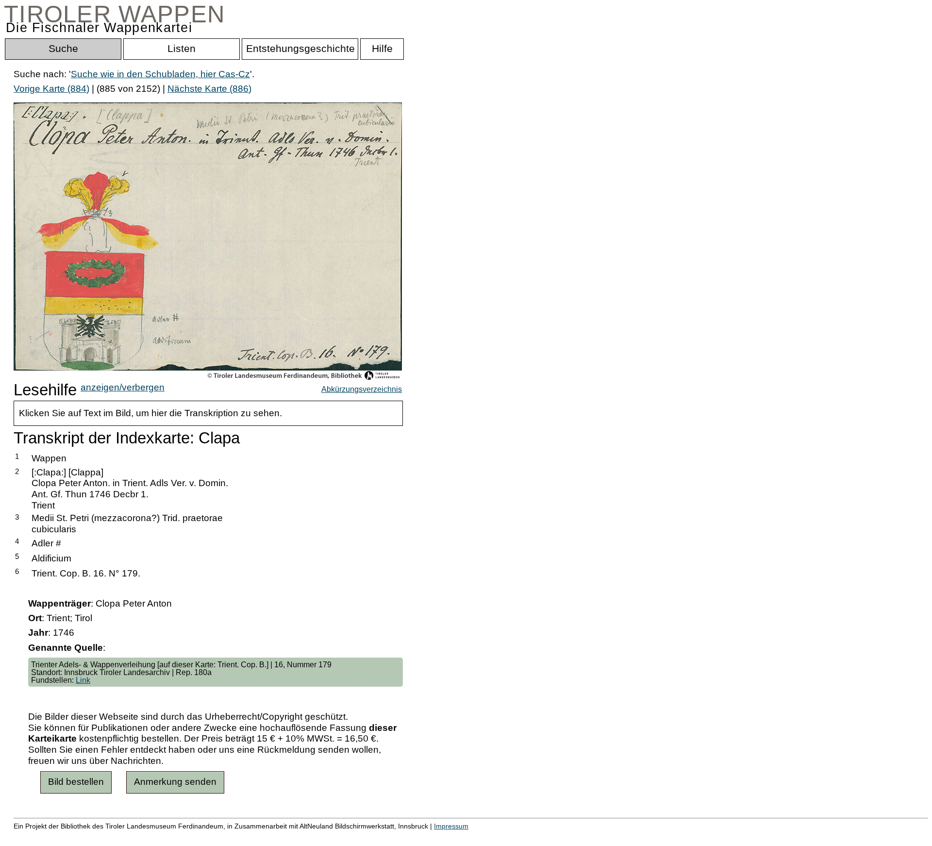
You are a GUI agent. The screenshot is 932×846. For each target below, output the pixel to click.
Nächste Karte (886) (209, 89)
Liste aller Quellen (341, 836)
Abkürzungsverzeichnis (361, 389)
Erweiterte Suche (49, 836)
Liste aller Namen (260, 836)
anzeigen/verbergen (123, 387)
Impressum (451, 826)
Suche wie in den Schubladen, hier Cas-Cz (160, 74)
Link (83, 680)
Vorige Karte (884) (51, 89)
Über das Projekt (421, 836)
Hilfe (472, 836)
